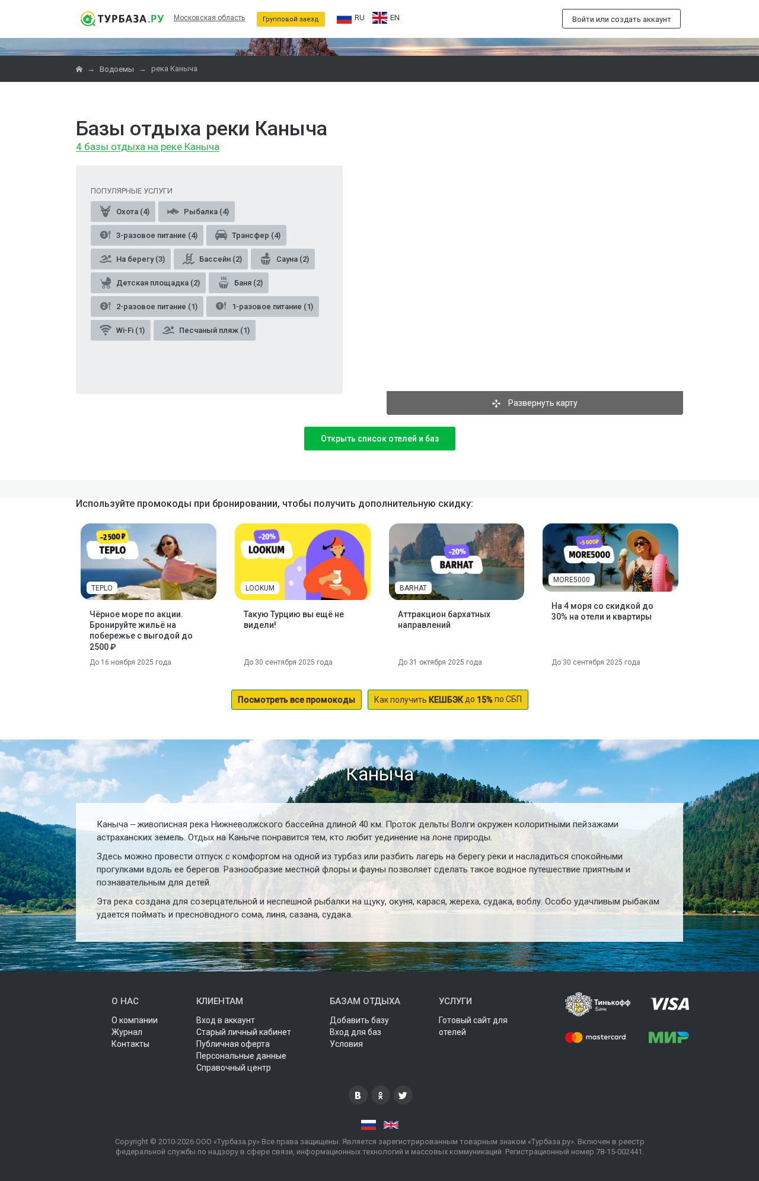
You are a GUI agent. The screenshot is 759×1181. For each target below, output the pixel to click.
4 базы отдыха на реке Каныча (147, 147)
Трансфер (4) (255, 235)
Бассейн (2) (219, 259)
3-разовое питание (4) (155, 235)
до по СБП (448, 699)
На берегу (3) (139, 259)
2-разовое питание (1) (155, 306)
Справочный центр (233, 1067)
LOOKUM (260, 588)
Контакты (130, 1044)
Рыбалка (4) (205, 211)
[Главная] (80, 69)
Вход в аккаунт (225, 1020)
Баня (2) (247, 282)
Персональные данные (241, 1056)
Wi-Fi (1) (129, 330)
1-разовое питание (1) (271, 306)
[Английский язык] (391, 1125)
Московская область (209, 18)
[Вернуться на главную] (122, 18)
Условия (346, 1044)
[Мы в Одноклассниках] (380, 1094)
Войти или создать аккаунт (621, 19)
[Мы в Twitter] (403, 1094)
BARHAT (413, 588)
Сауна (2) (292, 259)
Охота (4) (131, 211)
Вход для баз (355, 1032)
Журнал (126, 1032)
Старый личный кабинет (243, 1032)
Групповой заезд (291, 19)
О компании (134, 1020)
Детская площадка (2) (157, 282)
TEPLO (102, 588)
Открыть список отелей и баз (380, 438)
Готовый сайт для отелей (473, 1026)
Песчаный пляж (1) (213, 330)
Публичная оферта (233, 1044)
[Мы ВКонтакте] (358, 1094)
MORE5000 (571, 580)
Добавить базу (359, 1020)
